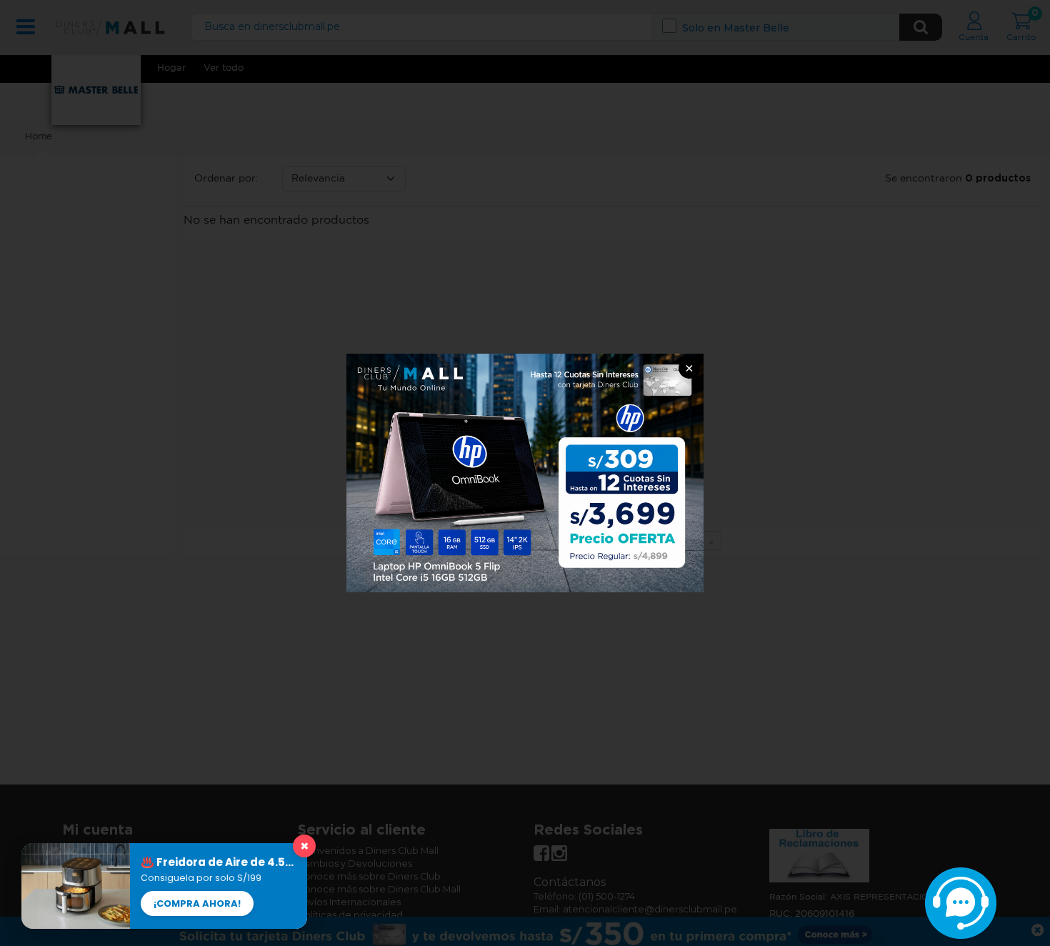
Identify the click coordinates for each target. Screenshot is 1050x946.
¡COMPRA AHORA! (197, 903)
